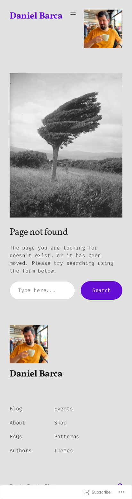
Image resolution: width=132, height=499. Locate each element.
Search (101, 290)
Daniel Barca (36, 16)
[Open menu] (73, 13)
